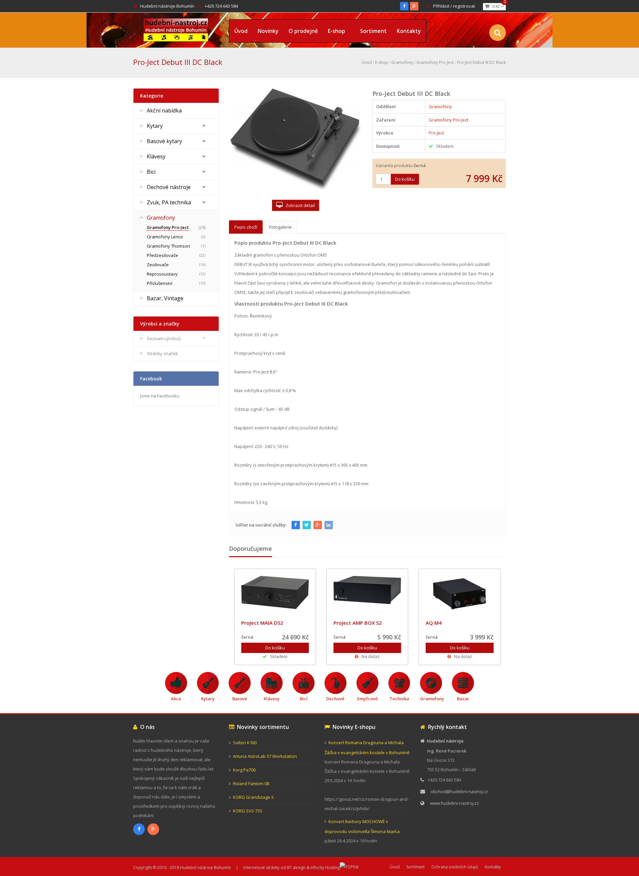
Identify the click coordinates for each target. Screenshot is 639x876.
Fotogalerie (280, 227)
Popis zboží (245, 227)
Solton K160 (245, 743)
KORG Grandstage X (253, 797)
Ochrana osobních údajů (454, 867)
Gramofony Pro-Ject (435, 62)
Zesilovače (158, 265)
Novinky (268, 31)
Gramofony (402, 62)
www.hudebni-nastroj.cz (454, 803)
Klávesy (156, 156)
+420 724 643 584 (221, 6)
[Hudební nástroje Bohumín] (175, 29)
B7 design (296, 867)
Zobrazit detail (299, 205)
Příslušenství (159, 283)
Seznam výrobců (164, 338)
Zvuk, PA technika (169, 202)
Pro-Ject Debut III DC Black (481, 62)
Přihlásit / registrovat (454, 6)
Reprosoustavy (162, 274)
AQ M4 (434, 622)
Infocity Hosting (325, 867)
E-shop (336, 31)
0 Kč (497, 6)
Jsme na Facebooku (159, 396)
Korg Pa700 (244, 770)
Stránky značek (162, 353)
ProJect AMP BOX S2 (357, 622)
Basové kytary (164, 141)
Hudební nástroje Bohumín (167, 6)
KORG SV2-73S (247, 811)
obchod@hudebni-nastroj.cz (459, 791)
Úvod (241, 31)
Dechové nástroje (169, 187)
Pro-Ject (436, 133)
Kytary (155, 125)
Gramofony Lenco (165, 237)
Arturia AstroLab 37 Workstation (265, 756)
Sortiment (373, 31)
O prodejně (303, 31)
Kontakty (409, 31)
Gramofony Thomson (168, 246)
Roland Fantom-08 (251, 783)
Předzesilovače (162, 255)
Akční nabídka (164, 110)
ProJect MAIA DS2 (262, 622)
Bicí (151, 171)
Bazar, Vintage (165, 298)
